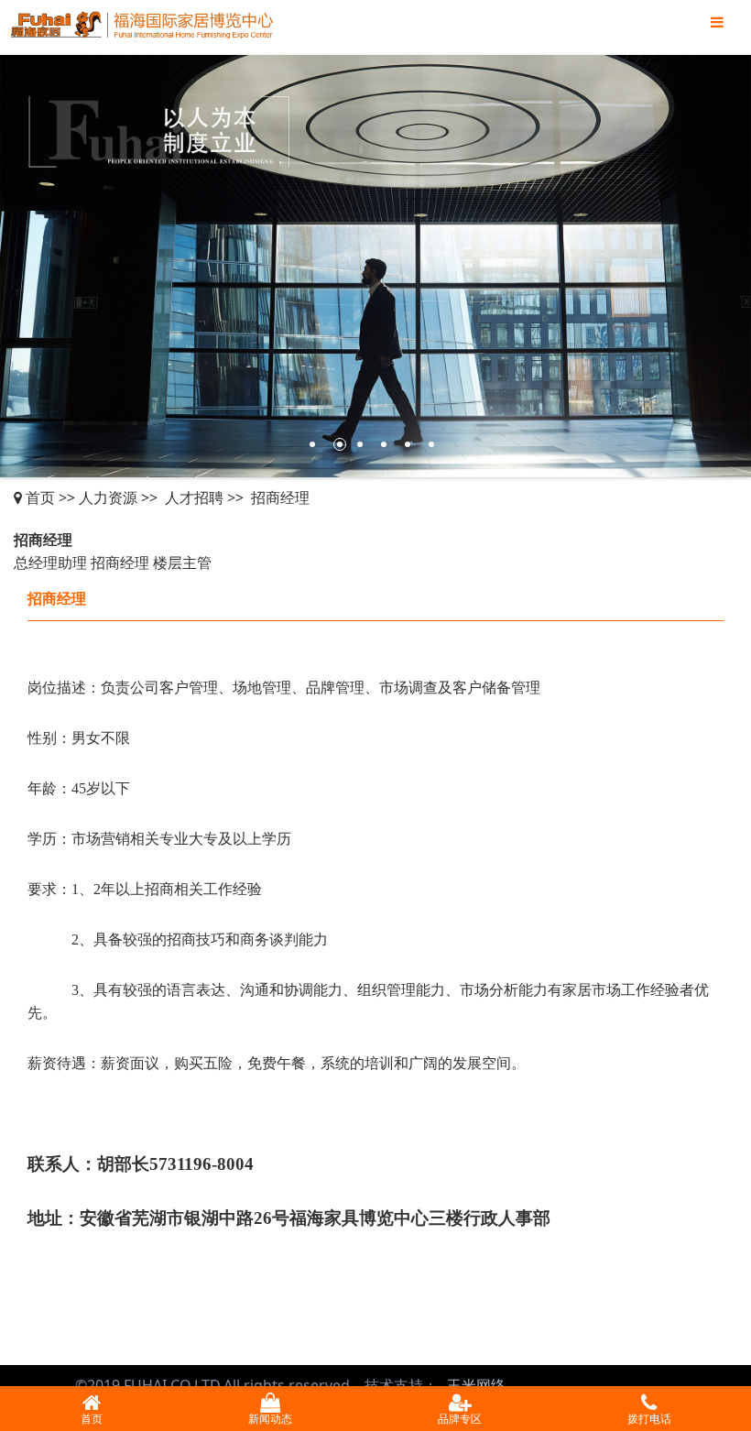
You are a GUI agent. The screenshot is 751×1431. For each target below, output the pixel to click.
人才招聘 (194, 497)
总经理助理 (50, 562)
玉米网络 (476, 1385)
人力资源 (108, 497)
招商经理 (280, 497)
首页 (40, 497)
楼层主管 (182, 562)
